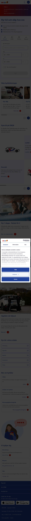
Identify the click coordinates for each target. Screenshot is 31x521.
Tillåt (15, 269)
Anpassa (14, 274)
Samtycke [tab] (5, 244)
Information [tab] (15, 244)
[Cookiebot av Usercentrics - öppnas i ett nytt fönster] (23, 241)
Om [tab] (25, 244)
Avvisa (15, 279)
